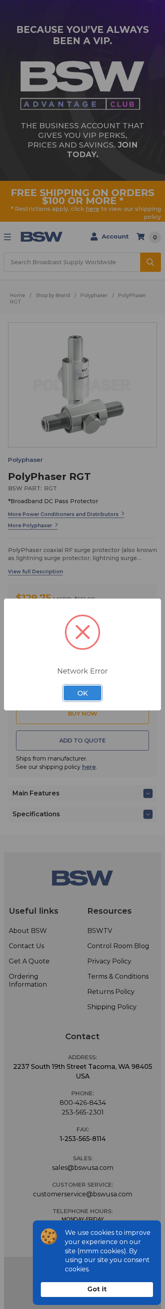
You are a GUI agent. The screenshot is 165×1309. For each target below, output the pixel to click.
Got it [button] (97, 1289)
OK (82, 693)
